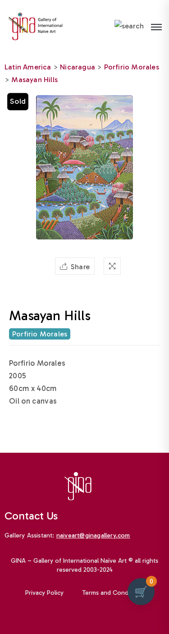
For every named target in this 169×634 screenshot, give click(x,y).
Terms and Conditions (113, 593)
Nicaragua (77, 67)
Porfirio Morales (131, 67)
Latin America (28, 67)
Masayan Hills (34, 79)
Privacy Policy (44, 593)
